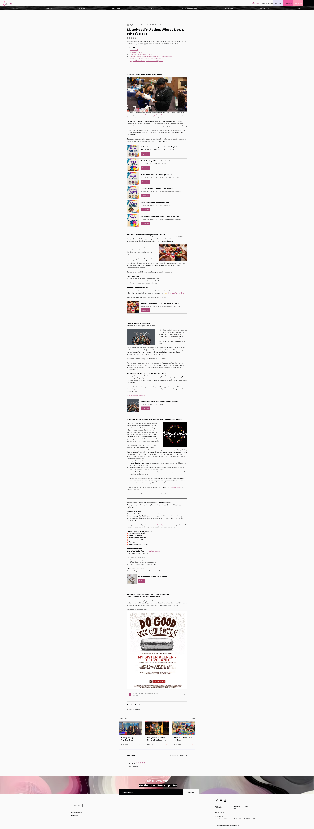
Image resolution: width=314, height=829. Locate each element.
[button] (191, 381)
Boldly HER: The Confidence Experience (158, 430)
